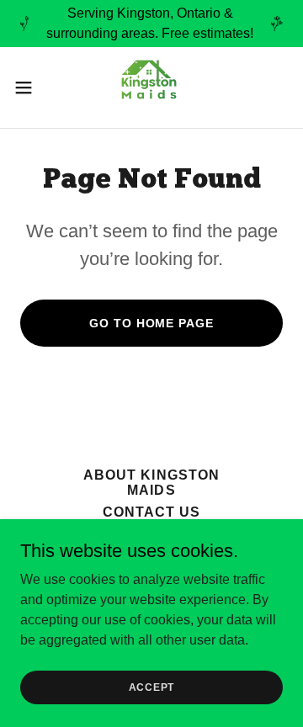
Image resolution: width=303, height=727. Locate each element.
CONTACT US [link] (151, 512)
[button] (28, 87)
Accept (152, 687)
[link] (151, 87)
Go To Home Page (151, 323)
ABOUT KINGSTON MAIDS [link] (151, 482)
